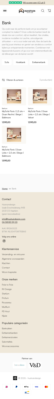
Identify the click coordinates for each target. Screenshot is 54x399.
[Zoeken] (43, 11)
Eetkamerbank (38, 62)
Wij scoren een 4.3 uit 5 (34, 2)
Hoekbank (20, 62)
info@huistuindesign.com (13, 219)
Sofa (7, 62)
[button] (5, 11)
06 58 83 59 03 (9, 222)
